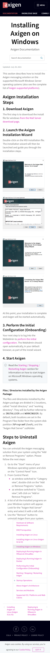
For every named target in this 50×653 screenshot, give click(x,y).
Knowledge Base (29, 13)
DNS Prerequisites (23, 530)
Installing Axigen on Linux (27, 534)
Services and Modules (25, 590)
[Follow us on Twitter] (24, 629)
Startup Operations (24, 580)
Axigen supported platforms (23, 88)
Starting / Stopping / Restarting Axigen (29, 574)
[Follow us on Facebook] (16, 629)
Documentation (10, 13)
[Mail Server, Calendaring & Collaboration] (13, 5)
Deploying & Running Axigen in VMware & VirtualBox (29, 552)
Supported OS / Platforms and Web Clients (30, 596)
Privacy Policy (21, 635)
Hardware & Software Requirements (25, 524)
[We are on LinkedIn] (32, 629)
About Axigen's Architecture (27, 585)
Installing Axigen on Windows (28, 546)
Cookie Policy (37, 635)
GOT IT (38, 649)
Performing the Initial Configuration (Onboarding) (27, 567)
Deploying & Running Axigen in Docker (29, 559)
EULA (8, 635)
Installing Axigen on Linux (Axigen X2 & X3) (30, 540)
